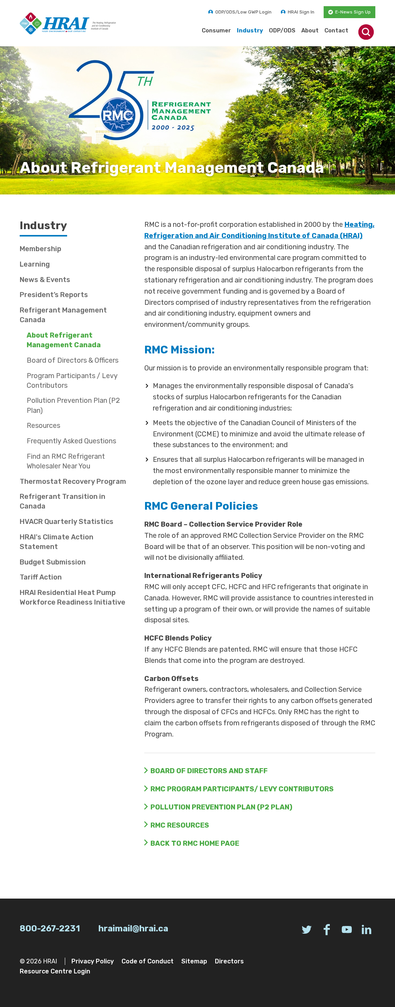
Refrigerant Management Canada (63, 315)
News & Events (45, 279)
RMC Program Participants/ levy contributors (242, 789)
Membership (40, 249)
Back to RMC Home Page (194, 843)
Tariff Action (41, 577)
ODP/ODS (282, 30)
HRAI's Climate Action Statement (56, 542)
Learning (35, 264)
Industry (250, 30)
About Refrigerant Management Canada (64, 340)
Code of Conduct (148, 961)
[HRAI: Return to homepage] (68, 23)
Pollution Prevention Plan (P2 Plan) (221, 807)
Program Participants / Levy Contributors (72, 381)
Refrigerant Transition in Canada (62, 501)
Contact (336, 30)
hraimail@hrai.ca (133, 928)
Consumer (216, 30)
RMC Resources (179, 825)
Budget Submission (53, 562)
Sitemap (194, 961)
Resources (43, 425)
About (310, 30)
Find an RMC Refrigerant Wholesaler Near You (66, 461)
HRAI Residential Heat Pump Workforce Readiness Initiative (72, 597)
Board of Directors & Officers (72, 360)
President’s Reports (54, 295)
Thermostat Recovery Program (73, 481)
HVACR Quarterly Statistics (66, 521)
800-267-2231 (50, 928)
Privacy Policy (92, 961)
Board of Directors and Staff (209, 771)
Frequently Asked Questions (71, 441)
